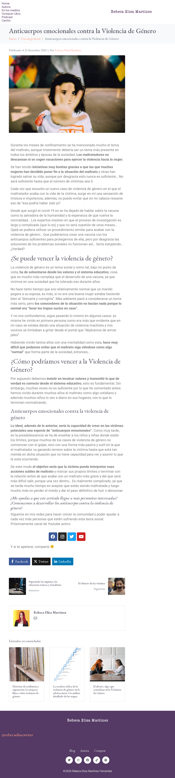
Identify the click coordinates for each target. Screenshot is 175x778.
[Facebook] (53, 536)
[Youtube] (81, 536)
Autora (6, 7)
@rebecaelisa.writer (17, 734)
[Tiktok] (96, 760)
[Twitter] (72, 536)
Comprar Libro (11, 13)
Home (6, 3)
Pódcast (7, 17)
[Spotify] (105, 760)
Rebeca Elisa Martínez (68, 50)
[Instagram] (62, 536)
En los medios (11, 10)
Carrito (6, 20)
